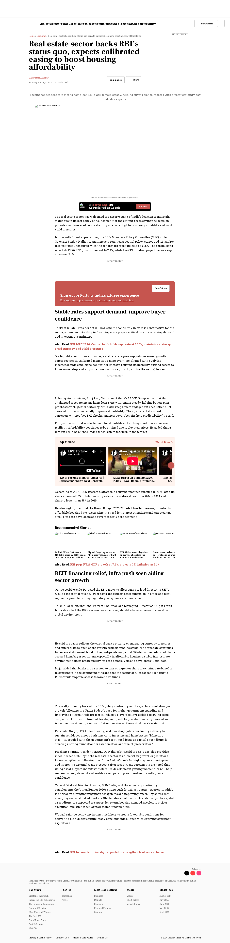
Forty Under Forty (37, 920)
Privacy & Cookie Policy (40, 937)
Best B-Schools (36, 924)
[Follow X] (186, 873)
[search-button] (190, 23)
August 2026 (165, 895)
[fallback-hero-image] (70, 541)
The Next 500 (35, 916)
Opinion (98, 912)
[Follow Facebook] (180, 873)
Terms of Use (62, 937)
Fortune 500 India (37, 908)
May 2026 (164, 908)
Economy (98, 904)
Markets (98, 900)
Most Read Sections (105, 889)
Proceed (143, 206)
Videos (130, 895)
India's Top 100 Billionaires (42, 900)
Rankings (35, 889)
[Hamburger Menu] (7, 23)
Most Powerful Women (40, 912)
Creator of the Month (38, 895)
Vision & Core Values (83, 937)
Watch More (162, 442)
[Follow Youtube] (192, 873)
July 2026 (164, 900)
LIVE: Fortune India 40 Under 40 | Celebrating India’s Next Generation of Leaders (82, 481)
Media (130, 889)
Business (98, 895)
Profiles (66, 889)
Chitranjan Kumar (38, 77)
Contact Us (102, 937)
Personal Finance (102, 908)
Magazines (166, 889)
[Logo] (23, 23)
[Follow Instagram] (198, 873)
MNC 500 (33, 928)
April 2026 (164, 912)
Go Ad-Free (161, 288)
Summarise (116, 79)
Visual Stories (133, 904)
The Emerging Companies (41, 904)
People (64, 900)
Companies (66, 895)
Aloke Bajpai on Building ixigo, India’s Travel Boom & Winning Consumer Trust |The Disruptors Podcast (133, 482)
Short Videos (133, 900)
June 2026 (164, 904)
